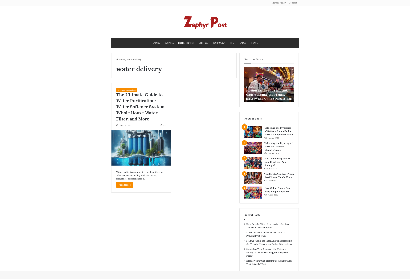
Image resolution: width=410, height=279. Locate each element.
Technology (219, 43)
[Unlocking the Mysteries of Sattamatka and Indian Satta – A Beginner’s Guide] (253, 132)
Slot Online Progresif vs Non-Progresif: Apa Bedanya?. (277, 162)
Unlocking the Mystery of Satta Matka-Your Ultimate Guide (278, 146)
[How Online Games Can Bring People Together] (253, 193)
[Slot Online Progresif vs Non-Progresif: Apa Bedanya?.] (253, 163)
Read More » (125, 184)
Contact (293, 2)
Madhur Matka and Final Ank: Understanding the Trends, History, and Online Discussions (269, 94)
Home (121, 59)
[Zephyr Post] (205, 22)
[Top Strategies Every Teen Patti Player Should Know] (253, 178)
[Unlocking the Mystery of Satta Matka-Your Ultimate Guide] (253, 148)
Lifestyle (203, 43)
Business (169, 43)
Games (243, 43)
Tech (232, 43)
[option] (269, 84)
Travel (254, 43)
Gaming (156, 43)
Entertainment (186, 43)
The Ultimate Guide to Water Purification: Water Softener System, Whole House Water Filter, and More (140, 107)
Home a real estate (127, 90)
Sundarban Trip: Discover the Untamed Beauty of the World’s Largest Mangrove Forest (267, 252)
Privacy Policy (279, 2)
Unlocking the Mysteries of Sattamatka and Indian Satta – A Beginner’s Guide (278, 131)
